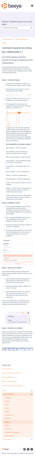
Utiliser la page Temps (7, 377)
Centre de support (7, 39)
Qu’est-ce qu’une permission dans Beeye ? (12, 385)
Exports (4, 43)
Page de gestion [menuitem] (9, 436)
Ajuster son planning (7, 369)
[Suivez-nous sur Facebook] (28, 449)
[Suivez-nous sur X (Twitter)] (31, 449)
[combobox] (16, 27)
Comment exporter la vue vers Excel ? (11, 373)
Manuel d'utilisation (21, 39)
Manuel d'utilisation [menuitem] (8, 394)
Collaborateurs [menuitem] (9, 415)
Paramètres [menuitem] (8, 429)
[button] (31, 391)
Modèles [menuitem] (7, 425)
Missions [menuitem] (7, 411)
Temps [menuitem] (7, 404)
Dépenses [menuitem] (7, 418)
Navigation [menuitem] (8, 398)
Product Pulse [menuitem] (7, 439)
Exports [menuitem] (7, 422)
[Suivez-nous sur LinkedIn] (24, 449)
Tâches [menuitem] (7, 408)
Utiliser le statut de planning (9, 381)
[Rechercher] (31, 27)
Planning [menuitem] (7, 401)
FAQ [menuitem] (4, 391)
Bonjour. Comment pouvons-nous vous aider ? (17, 23)
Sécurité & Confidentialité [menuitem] (12, 432)
